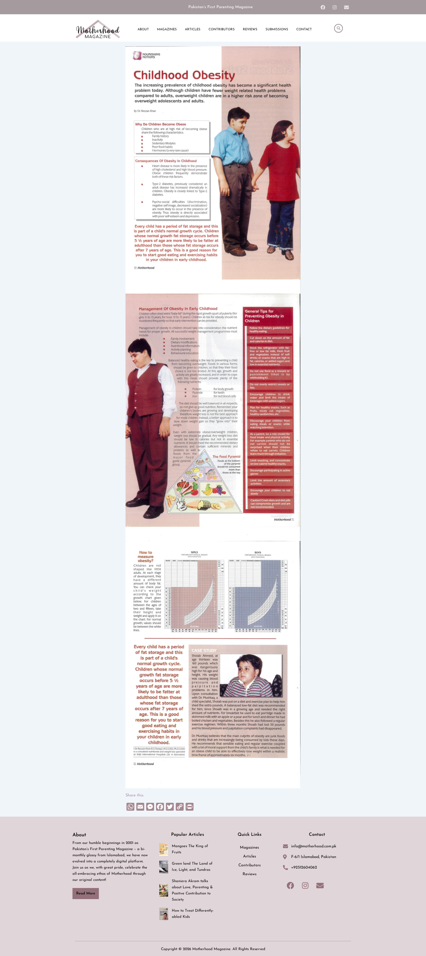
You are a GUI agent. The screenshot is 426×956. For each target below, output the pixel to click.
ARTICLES (192, 29)
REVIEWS (250, 29)
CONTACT (304, 29)
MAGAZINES (167, 29)
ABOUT (143, 29)
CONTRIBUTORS (222, 29)
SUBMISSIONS (277, 29)
